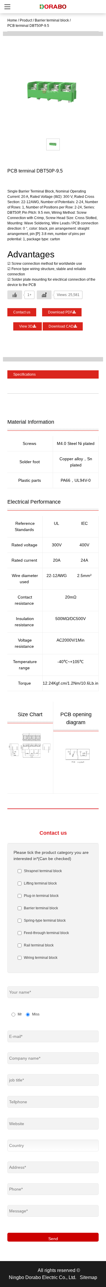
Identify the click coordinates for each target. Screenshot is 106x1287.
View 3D (26, 326)
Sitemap (88, 1277)
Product (26, 20)
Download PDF (60, 312)
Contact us (21, 312)
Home (12, 20)
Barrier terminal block (52, 20)
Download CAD (61, 326)
